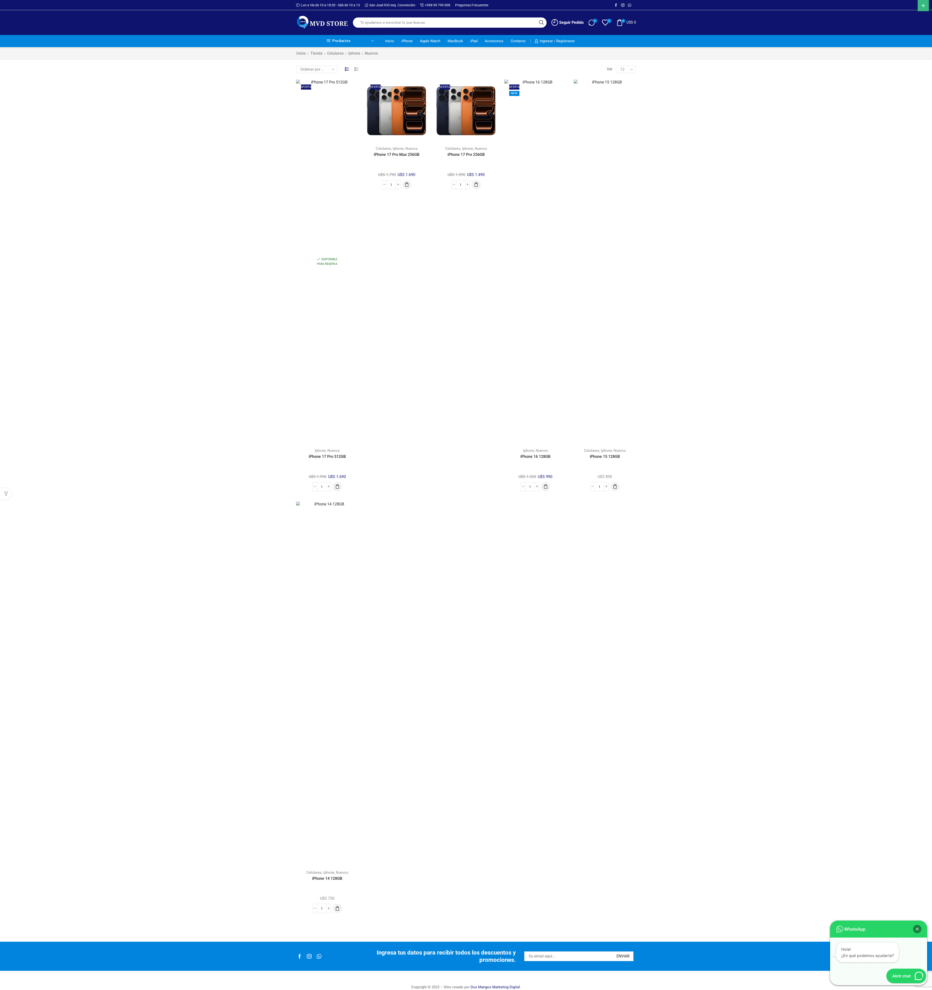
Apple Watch (430, 41)
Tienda (316, 53)
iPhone (407, 41)
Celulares (335, 53)
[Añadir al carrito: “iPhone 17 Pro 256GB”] (476, 184)
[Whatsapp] (319, 956)
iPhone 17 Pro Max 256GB (396, 154)
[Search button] (541, 22)
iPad (473, 41)
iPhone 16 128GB (535, 456)
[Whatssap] (629, 5)
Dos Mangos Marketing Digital (495, 987)
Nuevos (333, 450)
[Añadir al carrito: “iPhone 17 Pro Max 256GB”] (406, 184)
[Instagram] (622, 5)
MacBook (455, 41)
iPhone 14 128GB (327, 878)
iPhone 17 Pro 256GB (466, 154)
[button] (917, 929)
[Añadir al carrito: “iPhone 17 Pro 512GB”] (337, 486)
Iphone (354, 53)
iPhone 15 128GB (605, 456)
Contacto (518, 41)
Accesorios (494, 41)
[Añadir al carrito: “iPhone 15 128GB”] (615, 486)
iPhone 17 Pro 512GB (327, 456)
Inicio (389, 41)
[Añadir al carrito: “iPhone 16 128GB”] (545, 486)
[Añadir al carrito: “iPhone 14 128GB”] (337, 908)
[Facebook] (616, 5)
